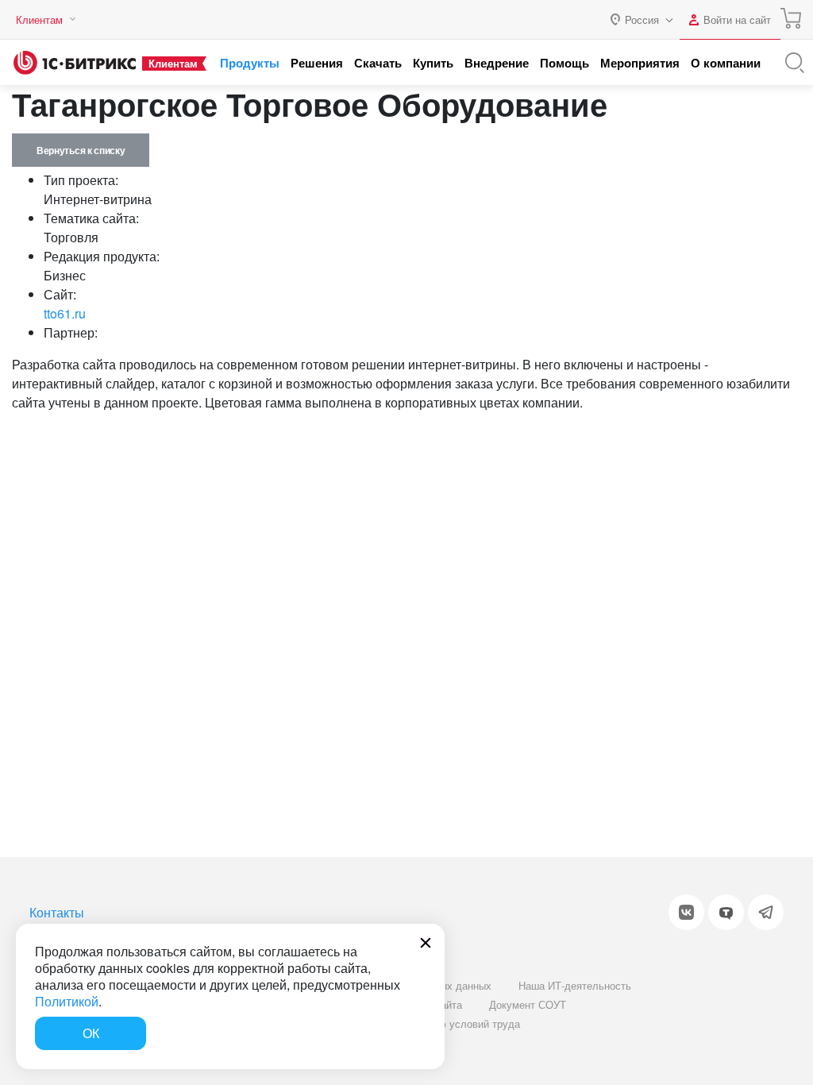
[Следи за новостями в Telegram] (766, 912)
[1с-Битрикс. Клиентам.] (74, 63)
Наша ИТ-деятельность (574, 985)
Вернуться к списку (81, 150)
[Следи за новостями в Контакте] (686, 912)
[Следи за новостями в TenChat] (726, 912)
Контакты (56, 912)
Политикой (66, 1001)
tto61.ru (65, 313)
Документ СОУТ (527, 1004)
